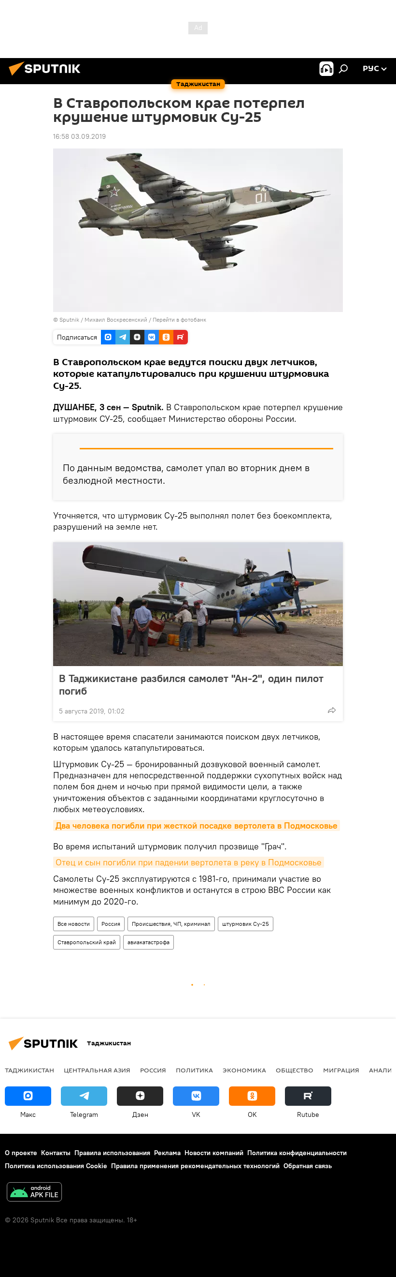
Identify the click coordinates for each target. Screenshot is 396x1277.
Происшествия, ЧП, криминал (171, 923)
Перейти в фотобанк (179, 319)
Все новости (73, 923)
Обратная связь (307, 1165)
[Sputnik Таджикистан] (47, 77)
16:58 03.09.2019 (79, 136)
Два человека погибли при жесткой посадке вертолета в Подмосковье (197, 825)
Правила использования (112, 1152)
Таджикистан (29, 1070)
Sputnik (70, 319)
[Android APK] (34, 1193)
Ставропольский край (86, 942)
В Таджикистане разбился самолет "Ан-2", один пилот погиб (191, 684)
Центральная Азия (97, 1070)
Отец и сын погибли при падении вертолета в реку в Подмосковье (189, 862)
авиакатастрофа (148, 942)
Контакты (56, 1152)
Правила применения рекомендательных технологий (195, 1165)
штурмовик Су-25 (245, 923)
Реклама (167, 1152)
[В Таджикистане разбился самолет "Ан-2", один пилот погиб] (198, 604)
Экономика (244, 1070)
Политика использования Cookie (56, 1165)
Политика (194, 1070)
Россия (110, 923)
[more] (331, 710)
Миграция (341, 1070)
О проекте (21, 1152)
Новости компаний (213, 1152)
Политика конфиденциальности (297, 1152)
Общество (294, 1070)
